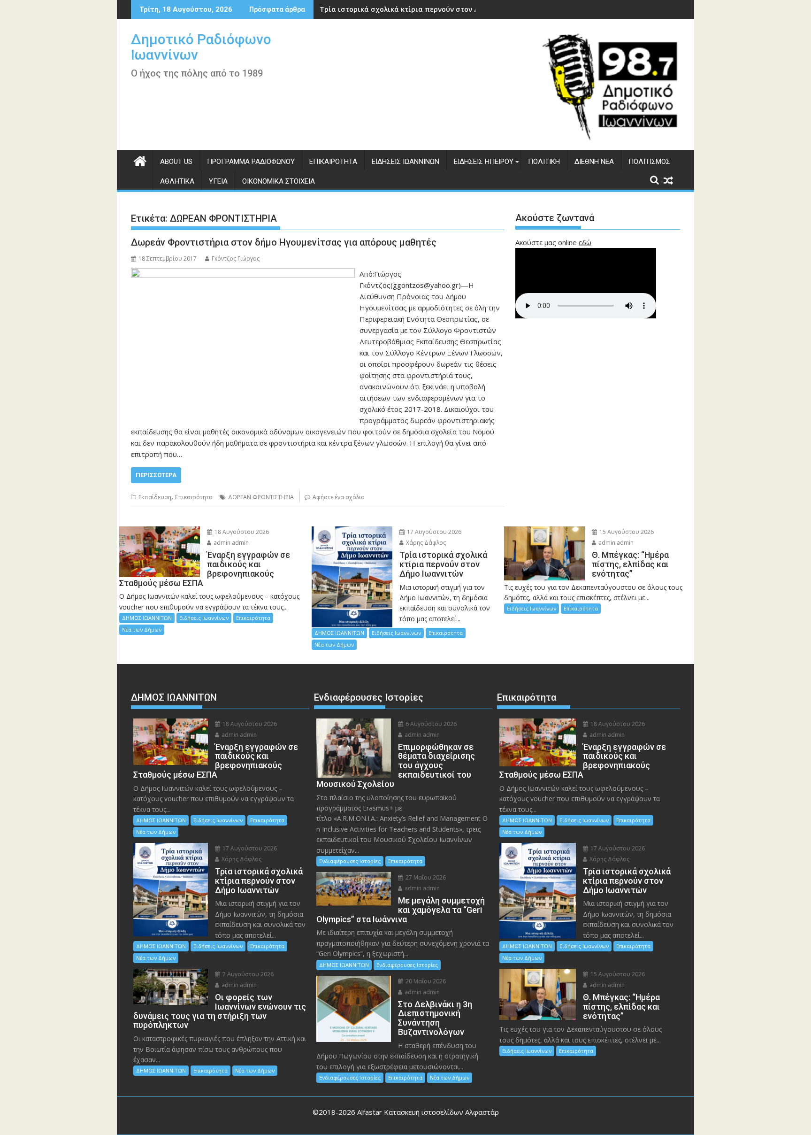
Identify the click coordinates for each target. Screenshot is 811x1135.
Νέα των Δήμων (141, 629)
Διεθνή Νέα (594, 161)
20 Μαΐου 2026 (425, 981)
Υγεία (218, 181)
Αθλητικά (177, 181)
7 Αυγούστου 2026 (247, 974)
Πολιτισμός (649, 161)
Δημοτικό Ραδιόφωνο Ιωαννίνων (201, 47)
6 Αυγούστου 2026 (430, 724)
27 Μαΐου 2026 (425, 877)
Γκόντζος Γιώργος (236, 259)
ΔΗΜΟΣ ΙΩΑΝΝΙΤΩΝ (147, 617)
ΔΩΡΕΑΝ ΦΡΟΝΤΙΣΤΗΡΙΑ (261, 497)
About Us (176, 161)
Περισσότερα (156, 475)
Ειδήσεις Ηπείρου (483, 161)
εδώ (585, 242)
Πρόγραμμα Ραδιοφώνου (251, 161)
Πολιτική (544, 161)
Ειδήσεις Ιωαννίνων (405, 161)
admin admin (230, 543)
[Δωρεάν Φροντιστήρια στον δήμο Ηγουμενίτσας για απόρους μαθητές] (243, 273)
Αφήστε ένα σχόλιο (339, 497)
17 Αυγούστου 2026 (433, 532)
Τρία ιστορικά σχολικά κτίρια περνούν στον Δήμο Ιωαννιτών (424, 9)
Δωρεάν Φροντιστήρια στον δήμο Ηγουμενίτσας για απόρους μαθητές (283, 242)
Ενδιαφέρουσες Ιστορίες (350, 861)
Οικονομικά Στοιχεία (278, 181)
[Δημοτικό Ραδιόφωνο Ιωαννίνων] (140, 160)
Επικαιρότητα (333, 161)
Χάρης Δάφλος (425, 543)
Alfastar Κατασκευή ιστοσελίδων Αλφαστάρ (428, 1112)
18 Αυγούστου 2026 (241, 532)
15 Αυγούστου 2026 (626, 532)
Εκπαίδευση (154, 497)
